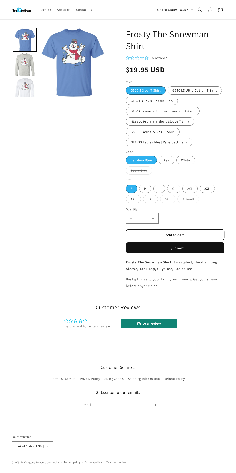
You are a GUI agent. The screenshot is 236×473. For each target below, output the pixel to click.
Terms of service (116, 462)
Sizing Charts (114, 379)
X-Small (190, 200)
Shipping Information (144, 379)
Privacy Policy (90, 379)
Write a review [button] (149, 323)
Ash (166, 160)
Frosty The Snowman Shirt (148, 262)
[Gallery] (59, 62)
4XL (133, 199)
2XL (190, 189)
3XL (207, 189)
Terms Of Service (63, 379)
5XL (150, 199)
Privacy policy (93, 462)
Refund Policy (174, 379)
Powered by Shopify (47, 462)
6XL (170, 200)
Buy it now (175, 248)
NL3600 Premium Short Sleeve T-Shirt (160, 121)
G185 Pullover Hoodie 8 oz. (152, 101)
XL (174, 189)
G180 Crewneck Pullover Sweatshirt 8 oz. (163, 111)
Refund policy (72, 462)
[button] (200, 10)
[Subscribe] (154, 405)
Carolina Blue (141, 160)
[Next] (100, 62)
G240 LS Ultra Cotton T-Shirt (194, 90)
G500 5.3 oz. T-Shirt (146, 90)
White (185, 160)
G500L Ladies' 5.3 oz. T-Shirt (153, 132)
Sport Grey (141, 171)
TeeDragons (28, 462)
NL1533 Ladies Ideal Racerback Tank (159, 142)
